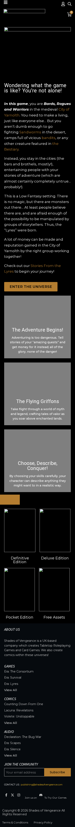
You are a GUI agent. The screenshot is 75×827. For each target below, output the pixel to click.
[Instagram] (19, 795)
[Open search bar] (70, 4)
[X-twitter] (12, 795)
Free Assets (54, 617)
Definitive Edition (20, 560)
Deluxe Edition (55, 558)
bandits (48, 138)
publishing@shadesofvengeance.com (41, 784)
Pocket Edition (19, 617)
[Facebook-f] (6, 795)
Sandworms (30, 132)
